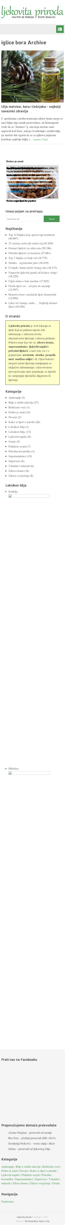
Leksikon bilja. (16, 432)
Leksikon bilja (16, 427)
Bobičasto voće (17, 407)
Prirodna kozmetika (19, 451)
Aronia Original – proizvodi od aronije (30, 1132)
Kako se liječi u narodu (21, 422)
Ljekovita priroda (24, 1216)
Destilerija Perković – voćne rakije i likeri (31, 1143)
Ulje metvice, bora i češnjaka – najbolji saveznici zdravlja (30, 109)
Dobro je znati (16, 412)
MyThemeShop (31, 1221)
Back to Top (44, 1221)
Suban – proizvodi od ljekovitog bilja (29, 1149)
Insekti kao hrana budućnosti (24, 168)
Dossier (12, 417)
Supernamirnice (17, 456)
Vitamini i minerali (19, 466)
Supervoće (14, 461)
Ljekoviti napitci (17, 436)
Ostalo (12, 441)
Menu (60, 29)
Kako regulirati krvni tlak (21, 200)
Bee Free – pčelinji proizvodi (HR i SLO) (32, 1138)
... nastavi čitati (39, 139)
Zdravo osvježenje (18, 475)
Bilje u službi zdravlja (20, 402)
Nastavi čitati (18, 191)
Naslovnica (7, 1201)
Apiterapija (14, 397)
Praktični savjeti (17, 446)
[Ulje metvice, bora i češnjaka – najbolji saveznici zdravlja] (32, 76)
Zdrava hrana (16, 471)
